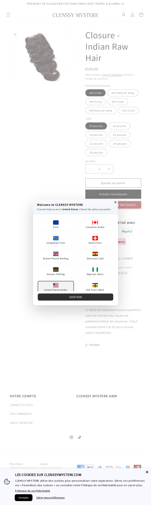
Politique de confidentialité (32, 490)
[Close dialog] (115, 202)
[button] (56, 224)
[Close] (147, 472)
